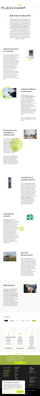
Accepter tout (20, 391)
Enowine (6, 373)
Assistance (7, 370)
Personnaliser (6, 391)
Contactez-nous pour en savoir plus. (10, 305)
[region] (13, 387)
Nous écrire (20, 362)
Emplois (6, 375)
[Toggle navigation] (37, 8)
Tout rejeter (13, 391)
